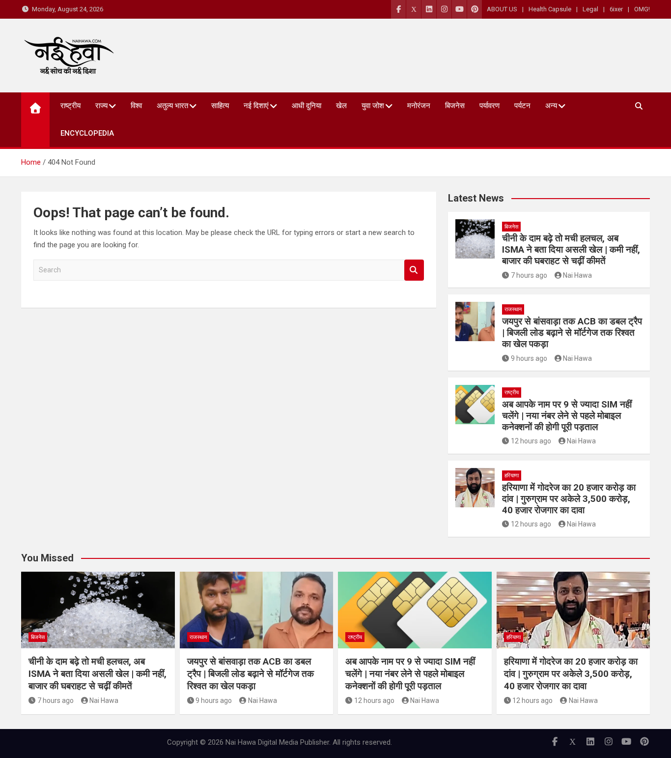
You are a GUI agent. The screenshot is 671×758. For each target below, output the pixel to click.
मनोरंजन (418, 105)
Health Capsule (550, 9)
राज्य (101, 105)
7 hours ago (529, 275)
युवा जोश (373, 105)
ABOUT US (502, 9)
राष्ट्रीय (70, 105)
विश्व (136, 105)
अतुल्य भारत (172, 105)
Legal (590, 9)
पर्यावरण (489, 105)
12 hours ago (531, 441)
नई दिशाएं (256, 105)
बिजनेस (455, 105)
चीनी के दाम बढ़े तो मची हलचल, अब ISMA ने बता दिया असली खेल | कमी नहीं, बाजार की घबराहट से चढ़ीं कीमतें (571, 249)
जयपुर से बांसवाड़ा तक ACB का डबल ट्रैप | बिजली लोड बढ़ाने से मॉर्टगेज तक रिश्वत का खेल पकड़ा (572, 333)
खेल (341, 105)
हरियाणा (511, 475)
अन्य (551, 105)
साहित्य (220, 105)
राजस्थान (513, 309)
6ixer (616, 9)
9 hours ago (529, 358)
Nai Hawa (577, 275)
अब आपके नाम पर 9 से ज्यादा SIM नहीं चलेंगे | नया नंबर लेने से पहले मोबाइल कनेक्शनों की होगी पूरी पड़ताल (567, 416)
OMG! (642, 9)
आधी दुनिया (306, 105)
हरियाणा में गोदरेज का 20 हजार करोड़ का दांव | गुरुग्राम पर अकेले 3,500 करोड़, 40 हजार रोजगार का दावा (569, 499)
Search (414, 270)
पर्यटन (522, 105)
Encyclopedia (87, 133)
